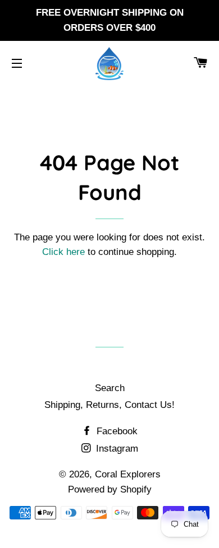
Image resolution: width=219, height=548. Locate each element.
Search (110, 388)
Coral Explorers (128, 474)
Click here (63, 252)
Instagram (115, 448)
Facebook (116, 431)
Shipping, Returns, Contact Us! (109, 405)
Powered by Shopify (110, 489)
